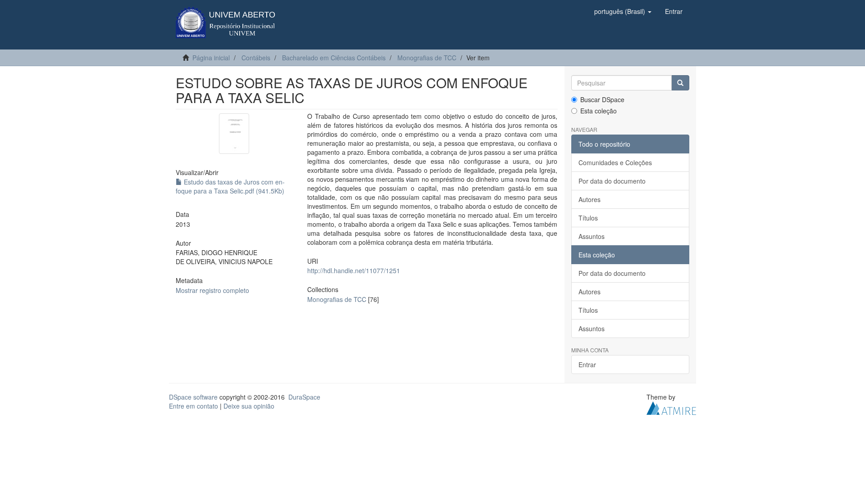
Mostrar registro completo (212, 290)
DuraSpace (304, 396)
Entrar (587, 364)
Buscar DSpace (602, 99)
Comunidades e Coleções (615, 162)
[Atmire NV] (671, 407)
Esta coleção (598, 110)
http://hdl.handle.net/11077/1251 (353, 270)
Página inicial (211, 57)
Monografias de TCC (426, 57)
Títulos (588, 217)
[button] (622, 11)
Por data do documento (612, 180)
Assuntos (591, 236)
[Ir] (680, 82)
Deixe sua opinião (248, 405)
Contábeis (255, 57)
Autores (589, 199)
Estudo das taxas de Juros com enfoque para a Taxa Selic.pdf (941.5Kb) (230, 186)
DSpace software (193, 396)
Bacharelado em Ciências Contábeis (334, 57)
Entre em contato (193, 405)
